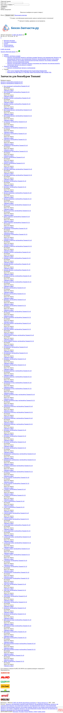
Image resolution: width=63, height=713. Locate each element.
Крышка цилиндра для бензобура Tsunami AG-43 (17, 276)
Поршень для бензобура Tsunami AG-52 (15, 365)
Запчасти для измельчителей (32, 705)
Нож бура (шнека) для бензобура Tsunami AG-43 (17, 323)
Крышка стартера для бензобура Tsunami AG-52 (17, 258)
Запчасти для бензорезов (28, 68)
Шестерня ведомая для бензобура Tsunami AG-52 (17, 625)
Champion (17, 70)
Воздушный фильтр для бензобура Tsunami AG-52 (18, 115)
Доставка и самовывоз (10, 42)
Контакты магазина (9, 40)
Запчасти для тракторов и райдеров (17, 63)
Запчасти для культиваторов (24, 59)
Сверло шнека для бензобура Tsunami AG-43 (16, 513)
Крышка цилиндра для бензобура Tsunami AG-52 (17, 281)
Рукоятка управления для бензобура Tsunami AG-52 (18, 471)
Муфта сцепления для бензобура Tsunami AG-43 (17, 311)
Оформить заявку (9, 90)
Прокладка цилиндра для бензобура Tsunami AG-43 (18, 406)
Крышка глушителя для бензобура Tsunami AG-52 (18, 246)
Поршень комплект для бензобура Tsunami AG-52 (18, 376)
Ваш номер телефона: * (7, 4)
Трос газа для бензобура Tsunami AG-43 (15, 584)
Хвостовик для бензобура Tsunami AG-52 (15, 602)
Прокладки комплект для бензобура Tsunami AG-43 (18, 418)
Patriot (31, 72)
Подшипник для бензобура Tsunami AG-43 (16, 347)
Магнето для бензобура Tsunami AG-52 (15, 293)
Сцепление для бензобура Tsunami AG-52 (15, 566)
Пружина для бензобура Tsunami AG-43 (15, 430)
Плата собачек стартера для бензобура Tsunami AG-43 (19, 335)
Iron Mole (15, 72)
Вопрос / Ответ (33, 711)
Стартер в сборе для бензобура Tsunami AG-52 (17, 554)
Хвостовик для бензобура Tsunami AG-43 (15, 596)
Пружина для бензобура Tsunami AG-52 (15, 436)
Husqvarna (10, 72)
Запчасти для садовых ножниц (23, 707)
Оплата (6, 43)
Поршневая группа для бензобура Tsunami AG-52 (17, 388)
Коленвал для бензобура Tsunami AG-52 (15, 187)
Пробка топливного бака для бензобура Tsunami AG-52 (19, 400)
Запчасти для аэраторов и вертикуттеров (17, 704)
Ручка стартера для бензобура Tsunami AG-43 (16, 477)
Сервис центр (41, 711)
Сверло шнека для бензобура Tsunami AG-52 (16, 519)
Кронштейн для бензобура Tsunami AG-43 (15, 228)
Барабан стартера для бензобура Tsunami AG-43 (17, 98)
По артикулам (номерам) (22, 710)
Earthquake (26, 70)
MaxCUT (21, 72)
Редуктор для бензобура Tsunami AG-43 (15, 442)
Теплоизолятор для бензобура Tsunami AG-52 (16, 578)
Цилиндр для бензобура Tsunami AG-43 (15, 608)
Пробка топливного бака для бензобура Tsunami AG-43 (19, 394)
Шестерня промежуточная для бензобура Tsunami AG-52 (19, 649)
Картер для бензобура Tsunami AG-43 (14, 157)
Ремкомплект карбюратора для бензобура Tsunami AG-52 (20, 459)
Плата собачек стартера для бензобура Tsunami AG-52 (19, 341)
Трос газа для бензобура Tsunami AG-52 (15, 590)
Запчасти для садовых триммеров (48, 60)
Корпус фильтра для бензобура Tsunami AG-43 (17, 216)
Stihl (42, 72)
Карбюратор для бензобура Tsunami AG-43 (16, 145)
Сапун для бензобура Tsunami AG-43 (14, 501)
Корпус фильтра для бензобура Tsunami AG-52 (17, 222)
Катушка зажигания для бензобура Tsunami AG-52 (18, 175)
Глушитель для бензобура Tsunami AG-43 (15, 121)
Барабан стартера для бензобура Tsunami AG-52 (17, 104)
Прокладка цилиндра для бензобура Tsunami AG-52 (18, 412)
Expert (34, 70)
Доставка (21, 711)
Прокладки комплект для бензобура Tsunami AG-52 (18, 424)
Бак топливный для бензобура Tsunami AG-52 (16, 92)
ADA (8, 70)
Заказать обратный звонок (8, 51)
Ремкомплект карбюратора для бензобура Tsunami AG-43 (20, 453)
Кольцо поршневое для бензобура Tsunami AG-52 (17, 198)
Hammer (42, 70)
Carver (12, 70)
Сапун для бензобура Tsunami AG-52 (14, 507)
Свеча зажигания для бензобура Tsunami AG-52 (17, 531)
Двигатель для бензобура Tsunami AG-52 (15, 139)
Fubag (37, 70)
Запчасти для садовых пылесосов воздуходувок (25, 60)
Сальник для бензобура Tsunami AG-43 (15, 489)
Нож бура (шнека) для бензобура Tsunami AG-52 (17, 329)
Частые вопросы (8, 45)
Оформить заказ (9, 15)
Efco (30, 70)
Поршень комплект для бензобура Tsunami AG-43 (18, 370)
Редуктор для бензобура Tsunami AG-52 (15, 448)
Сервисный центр (9, 46)
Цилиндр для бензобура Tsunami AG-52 (15, 614)
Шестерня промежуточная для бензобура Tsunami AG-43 (19, 643)
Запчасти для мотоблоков (39, 59)
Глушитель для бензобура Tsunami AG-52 (15, 127)
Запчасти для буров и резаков (12, 56)
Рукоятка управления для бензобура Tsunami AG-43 (18, 465)
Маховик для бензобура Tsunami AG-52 (15, 305)
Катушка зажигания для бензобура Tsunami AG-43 (18, 169)
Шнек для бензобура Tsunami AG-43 (14, 655)
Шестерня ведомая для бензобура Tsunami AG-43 (17, 620)
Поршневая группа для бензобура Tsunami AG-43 (17, 382)
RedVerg (38, 72)
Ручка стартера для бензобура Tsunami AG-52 (16, 483)
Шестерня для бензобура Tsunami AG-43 (15, 631)
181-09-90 (17, 34)
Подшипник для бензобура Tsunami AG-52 (16, 353)
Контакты (15, 711)
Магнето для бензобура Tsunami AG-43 (15, 287)
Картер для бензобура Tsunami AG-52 (14, 163)
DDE (21, 70)
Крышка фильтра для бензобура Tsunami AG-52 (17, 270)
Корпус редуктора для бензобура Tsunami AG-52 (17, 210)
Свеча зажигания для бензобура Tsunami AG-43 (17, 525)
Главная (6, 54)
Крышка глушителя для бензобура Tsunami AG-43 (18, 240)
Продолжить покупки (21, 15)
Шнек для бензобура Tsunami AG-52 (14, 661)
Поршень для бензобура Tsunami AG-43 (15, 359)
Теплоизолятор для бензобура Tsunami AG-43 (16, 572)
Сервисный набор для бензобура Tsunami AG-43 (17, 536)
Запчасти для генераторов (16, 705)
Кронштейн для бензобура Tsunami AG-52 (15, 234)
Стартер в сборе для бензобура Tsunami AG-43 (17, 548)
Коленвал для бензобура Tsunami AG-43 (15, 181)
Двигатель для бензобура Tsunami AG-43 (15, 133)
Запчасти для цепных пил (34, 63)
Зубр (50, 72)
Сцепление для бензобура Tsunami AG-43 (15, 560)
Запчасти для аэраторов (13, 57)
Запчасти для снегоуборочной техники (18, 62)
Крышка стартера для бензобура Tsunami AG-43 (17, 252)
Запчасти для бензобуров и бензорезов (39, 704)
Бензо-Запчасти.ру (43, 702)
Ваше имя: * (4, 3)
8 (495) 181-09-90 (5, 49)
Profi (34, 72)
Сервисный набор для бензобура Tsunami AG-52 (17, 542)
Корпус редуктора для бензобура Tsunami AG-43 (17, 204)
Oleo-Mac (26, 72)
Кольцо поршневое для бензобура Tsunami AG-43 (17, 193)
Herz (45, 70)
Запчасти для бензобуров (11, 66)
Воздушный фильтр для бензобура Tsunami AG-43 (18, 110)
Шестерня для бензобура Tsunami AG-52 (15, 637)
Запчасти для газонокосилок (45, 57)
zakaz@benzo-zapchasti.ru (29, 702)
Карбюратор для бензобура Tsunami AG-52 (16, 151)
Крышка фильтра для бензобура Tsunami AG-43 (17, 264)
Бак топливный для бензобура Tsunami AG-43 (16, 86)
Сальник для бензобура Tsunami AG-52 (15, 495)
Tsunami (46, 72)
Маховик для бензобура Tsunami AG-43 (15, 299)
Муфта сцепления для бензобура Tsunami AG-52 (17, 317)
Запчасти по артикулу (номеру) (23, 65)
